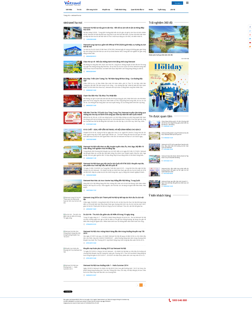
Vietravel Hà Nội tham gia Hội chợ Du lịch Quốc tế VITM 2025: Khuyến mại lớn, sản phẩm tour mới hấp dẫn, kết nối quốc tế (113, 164)
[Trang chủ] (72, 3)
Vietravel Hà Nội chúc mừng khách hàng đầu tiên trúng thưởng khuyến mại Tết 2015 (113, 232)
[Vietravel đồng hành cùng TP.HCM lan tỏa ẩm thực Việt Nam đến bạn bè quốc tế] (154, 136)
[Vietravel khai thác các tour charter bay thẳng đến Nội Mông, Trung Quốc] (72, 186)
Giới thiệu (69, 9)
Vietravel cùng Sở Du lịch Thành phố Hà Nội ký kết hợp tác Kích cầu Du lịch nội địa (113, 198)
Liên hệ (172, 9)
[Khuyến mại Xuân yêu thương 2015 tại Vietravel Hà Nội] (72, 254)
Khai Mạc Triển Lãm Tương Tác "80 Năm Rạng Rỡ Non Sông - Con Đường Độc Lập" (113, 79)
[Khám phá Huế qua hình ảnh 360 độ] (168, 42)
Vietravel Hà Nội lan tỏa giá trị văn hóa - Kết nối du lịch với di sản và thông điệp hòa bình (113, 29)
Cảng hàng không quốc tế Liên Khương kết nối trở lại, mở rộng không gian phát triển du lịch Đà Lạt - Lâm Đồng (175, 122)
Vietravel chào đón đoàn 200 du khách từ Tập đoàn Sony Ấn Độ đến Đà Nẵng (175, 156)
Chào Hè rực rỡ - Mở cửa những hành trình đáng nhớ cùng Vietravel (109, 61)
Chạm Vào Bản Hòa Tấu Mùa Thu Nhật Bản (100, 95)
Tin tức (79, 9)
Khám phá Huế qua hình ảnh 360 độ (161, 55)
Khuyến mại (106, 9)
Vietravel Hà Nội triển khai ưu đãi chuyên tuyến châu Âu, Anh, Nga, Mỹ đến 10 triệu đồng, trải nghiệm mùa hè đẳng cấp (113, 147)
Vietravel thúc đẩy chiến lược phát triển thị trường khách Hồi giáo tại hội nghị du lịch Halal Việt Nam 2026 (175, 170)
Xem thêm (184, 58)
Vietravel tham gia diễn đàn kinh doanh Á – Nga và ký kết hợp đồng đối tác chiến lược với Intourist (175, 182)
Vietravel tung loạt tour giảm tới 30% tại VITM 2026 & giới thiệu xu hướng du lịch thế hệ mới (114, 46)
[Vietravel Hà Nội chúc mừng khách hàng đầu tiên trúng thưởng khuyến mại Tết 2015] (72, 237)
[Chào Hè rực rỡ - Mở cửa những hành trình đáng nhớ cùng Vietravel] (72, 67)
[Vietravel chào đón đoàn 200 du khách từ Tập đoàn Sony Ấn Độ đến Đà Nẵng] (154, 159)
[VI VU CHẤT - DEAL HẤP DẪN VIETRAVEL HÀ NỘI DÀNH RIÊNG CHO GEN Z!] (72, 135)
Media (151, 9)
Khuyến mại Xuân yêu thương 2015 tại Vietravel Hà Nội (104, 248)
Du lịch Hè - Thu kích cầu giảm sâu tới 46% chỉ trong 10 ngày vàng (108, 214)
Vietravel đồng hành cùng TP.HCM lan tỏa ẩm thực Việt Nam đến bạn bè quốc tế (175, 133)
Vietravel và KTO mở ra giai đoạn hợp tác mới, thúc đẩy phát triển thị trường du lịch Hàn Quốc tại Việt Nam (175, 146)
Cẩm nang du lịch (91, 9)
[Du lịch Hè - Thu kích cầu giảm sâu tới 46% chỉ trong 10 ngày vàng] (72, 220)
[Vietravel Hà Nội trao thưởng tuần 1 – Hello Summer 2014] (72, 270)
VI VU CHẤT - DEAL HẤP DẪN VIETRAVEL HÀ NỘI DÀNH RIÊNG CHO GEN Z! (112, 129)
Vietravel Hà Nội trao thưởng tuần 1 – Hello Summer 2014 (105, 265)
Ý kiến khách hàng (120, 9)
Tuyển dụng (162, 9)
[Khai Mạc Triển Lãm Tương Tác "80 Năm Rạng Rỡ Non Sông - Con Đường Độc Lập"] (72, 84)
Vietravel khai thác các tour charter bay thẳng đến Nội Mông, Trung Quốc (111, 180)
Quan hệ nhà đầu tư (137, 9)
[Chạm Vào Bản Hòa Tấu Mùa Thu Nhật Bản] (72, 101)
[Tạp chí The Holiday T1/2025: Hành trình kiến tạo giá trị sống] (169, 86)
